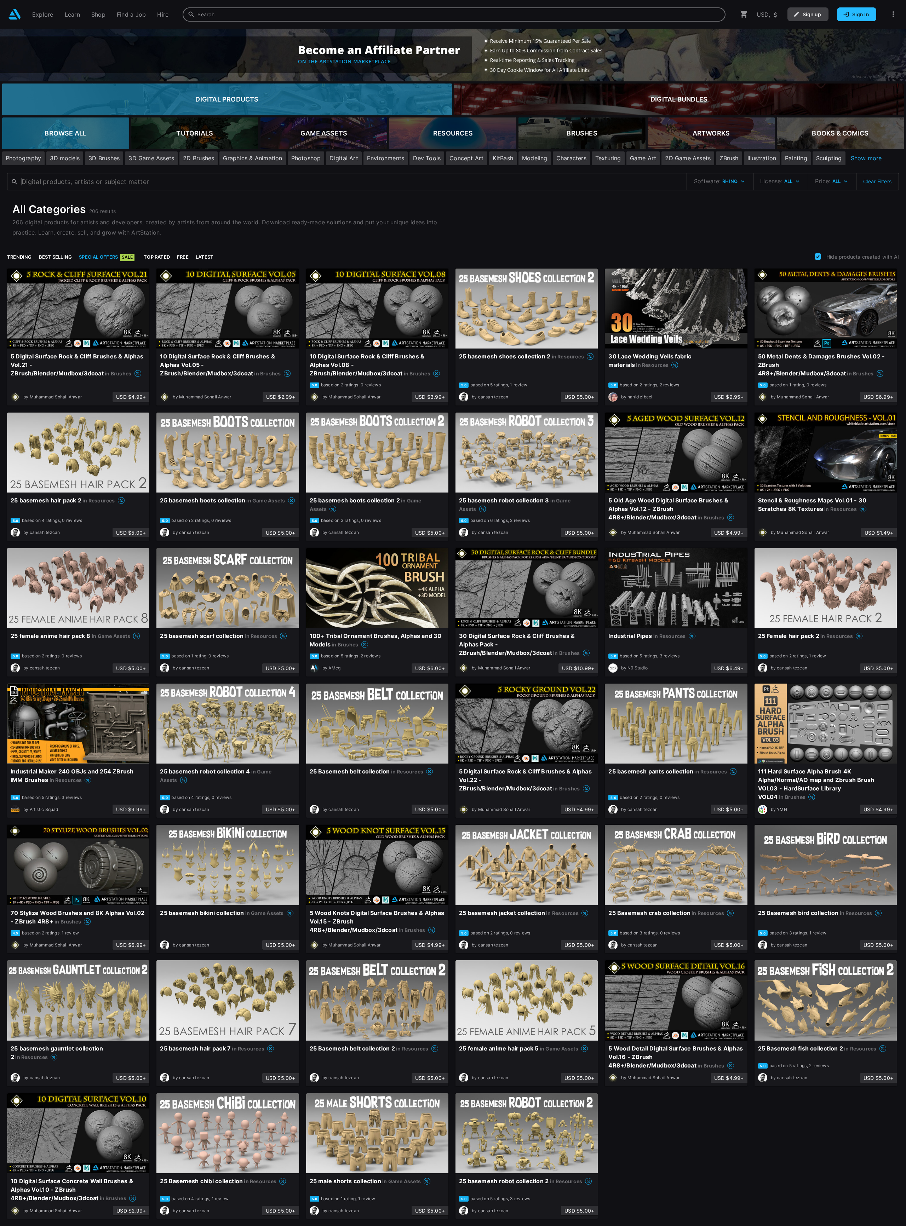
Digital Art (343, 158)
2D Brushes (198, 158)
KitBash (503, 158)
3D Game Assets (151, 158)
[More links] (893, 14)
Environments (386, 158)
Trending (19, 257)
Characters (571, 158)
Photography (23, 158)
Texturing (608, 158)
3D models (65, 158)
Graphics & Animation (252, 158)
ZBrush (728, 158)
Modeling (534, 158)
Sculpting (829, 158)
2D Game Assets (688, 158)
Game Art (643, 158)
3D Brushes (104, 158)
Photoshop (306, 158)
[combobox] (454, 14)
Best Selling (55, 257)
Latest (204, 257)
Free (183, 257)
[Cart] (744, 14)
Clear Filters (877, 181)
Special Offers (106, 257)
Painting (796, 158)
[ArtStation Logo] (14, 14)
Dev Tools (427, 158)
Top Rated (157, 257)
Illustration (761, 158)
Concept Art (466, 158)
